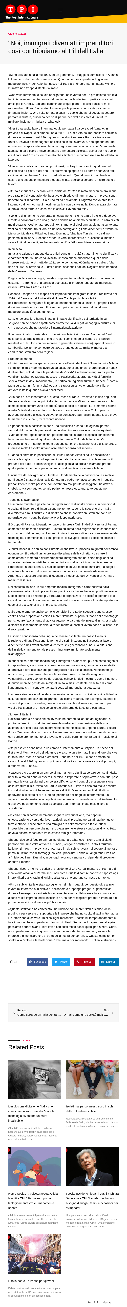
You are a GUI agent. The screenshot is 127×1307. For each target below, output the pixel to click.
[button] (60, 11)
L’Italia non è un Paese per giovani (31, 1281)
